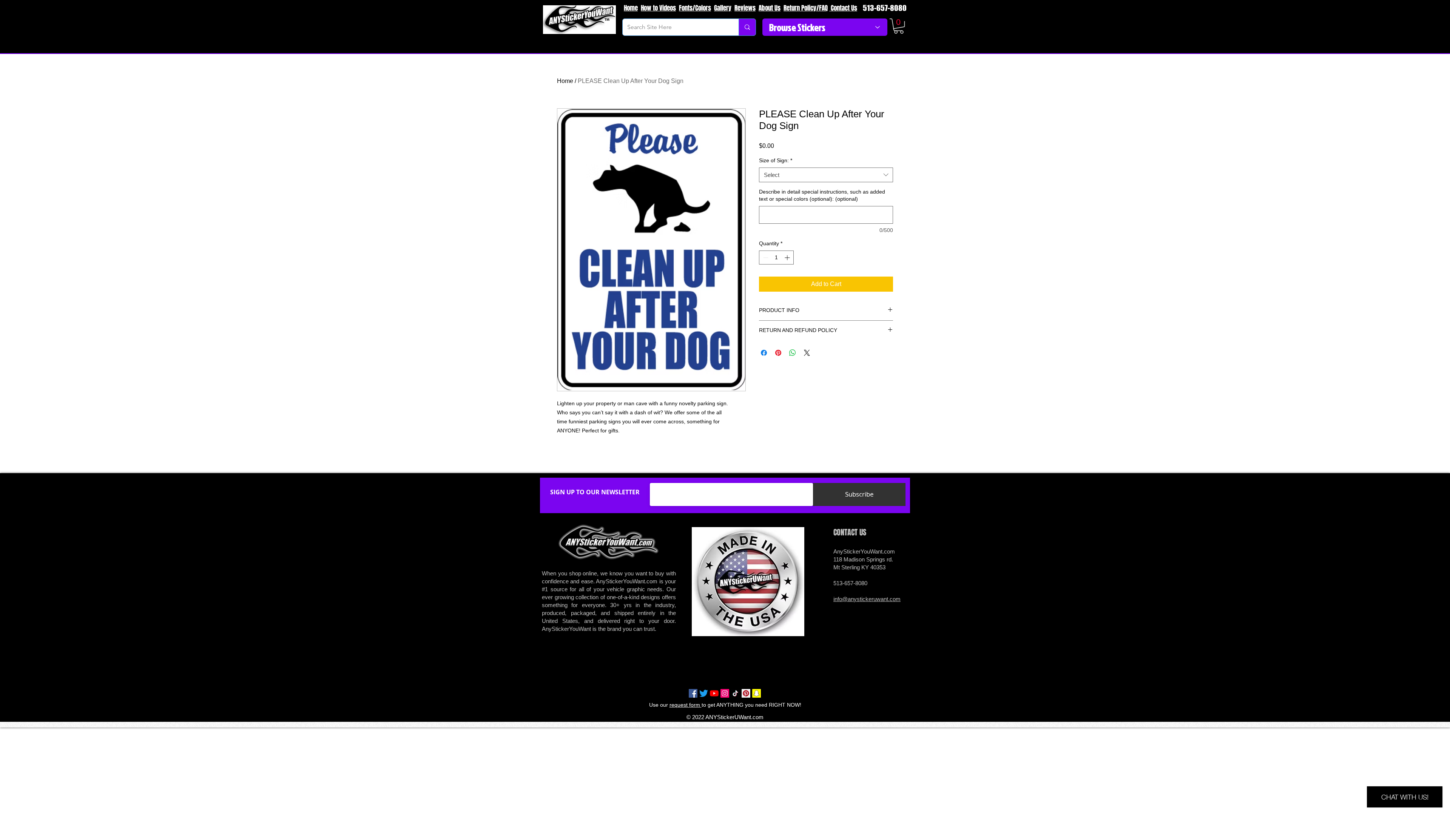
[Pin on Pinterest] (778, 352)
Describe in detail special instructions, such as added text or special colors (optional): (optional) (822, 195)
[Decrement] (765, 257)
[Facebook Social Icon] (693, 693)
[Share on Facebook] (763, 352)
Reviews (745, 8)
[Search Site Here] (747, 27)
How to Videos (658, 8)
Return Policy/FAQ (806, 8)
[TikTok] (735, 693)
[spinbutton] (776, 257)
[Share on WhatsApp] (792, 352)
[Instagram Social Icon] (724, 693)
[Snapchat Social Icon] (756, 693)
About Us (770, 8)
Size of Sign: (775, 160)
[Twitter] (703, 693)
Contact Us (843, 8)
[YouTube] (714, 693)
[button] (899, 26)
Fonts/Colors (695, 8)
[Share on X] (806, 352)
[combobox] (826, 175)
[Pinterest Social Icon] (746, 693)
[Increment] (788, 257)
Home (631, 8)
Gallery (722, 8)
